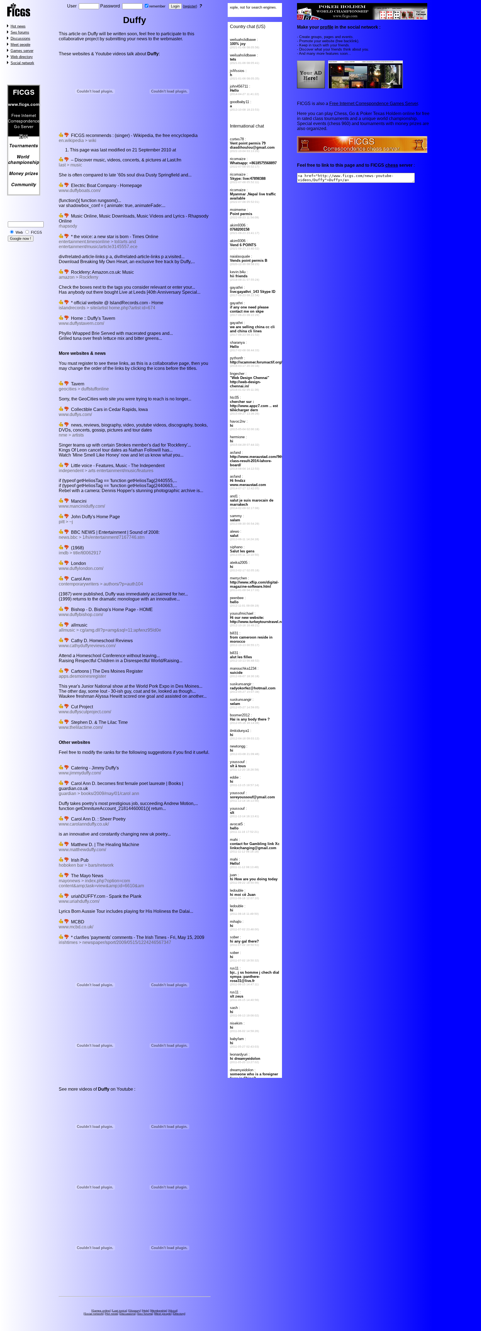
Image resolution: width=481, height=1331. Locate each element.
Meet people (20, 45)
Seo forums (20, 32)
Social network (22, 63)
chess (391, 165)
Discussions (20, 38)
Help (145, 1310)
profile (326, 27)
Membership (158, 1310)
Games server (22, 51)
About (173, 1310)
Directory (179, 1313)
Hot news (18, 26)
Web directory (22, 57)
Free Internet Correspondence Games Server (373, 103)
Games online (101, 1310)
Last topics (119, 1310)
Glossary (134, 1310)
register (190, 6)
